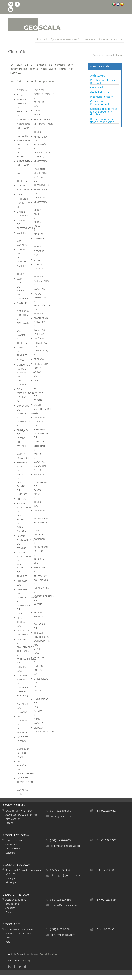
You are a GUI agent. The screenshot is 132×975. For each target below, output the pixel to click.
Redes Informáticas (49, 954)
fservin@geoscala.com (64, 905)
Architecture (97, 75)
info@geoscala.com (62, 816)
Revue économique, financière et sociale (102, 120)
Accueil (42, 39)
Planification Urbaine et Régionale (104, 81)
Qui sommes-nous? (65, 39)
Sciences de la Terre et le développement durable (103, 111)
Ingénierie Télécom (101, 96)
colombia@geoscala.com (66, 846)
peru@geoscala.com (63, 935)
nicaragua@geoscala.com (66, 875)
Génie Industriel (100, 92)
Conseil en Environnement (99, 103)
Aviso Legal (26, 960)
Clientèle (89, 39)
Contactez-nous (110, 39)
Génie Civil (96, 87)
